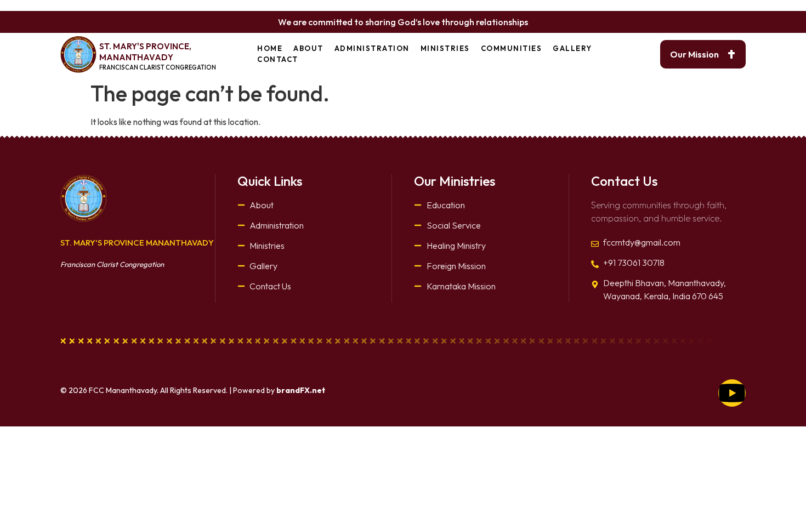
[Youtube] (732, 393)
